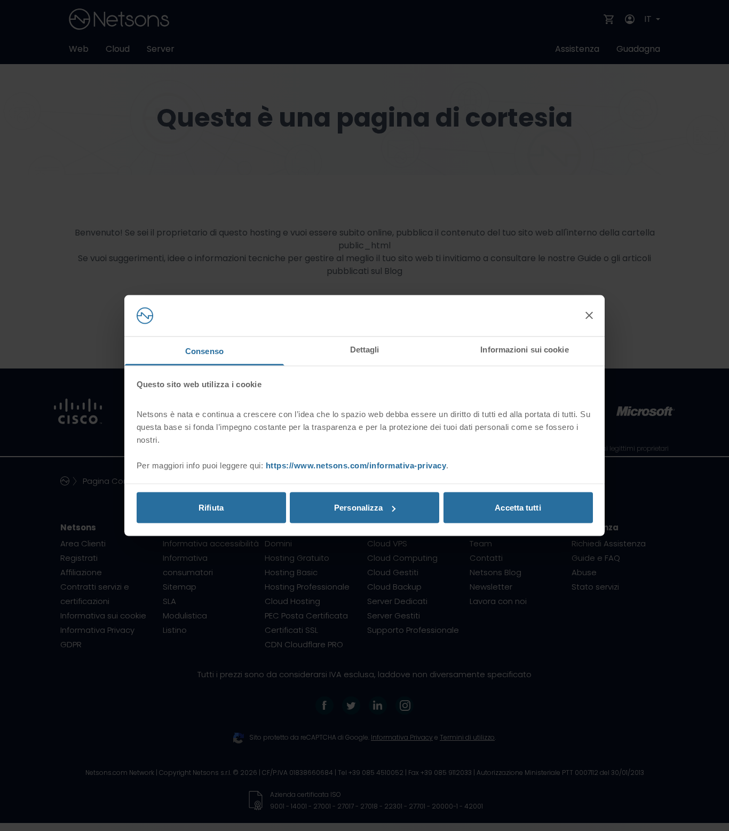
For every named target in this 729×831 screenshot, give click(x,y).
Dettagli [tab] (364, 349)
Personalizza (358, 507)
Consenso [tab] (204, 350)
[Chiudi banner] (589, 315)
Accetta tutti (518, 507)
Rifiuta (211, 507)
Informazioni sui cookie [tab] (524, 349)
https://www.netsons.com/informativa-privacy (356, 464)
